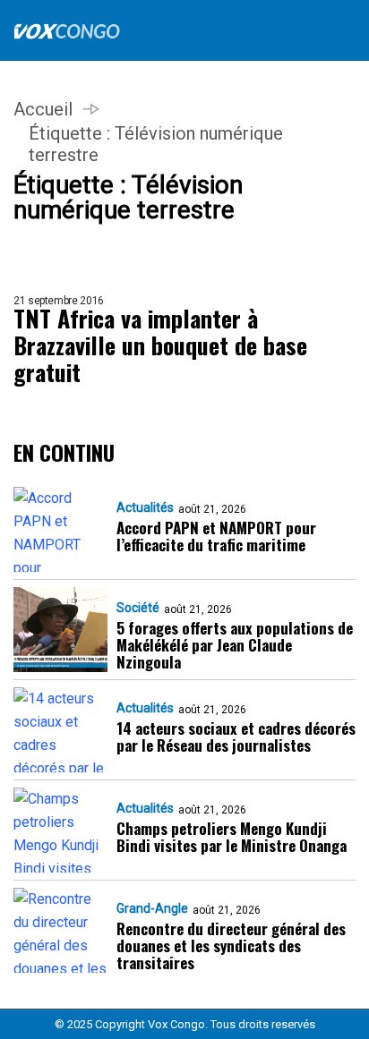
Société (137, 607)
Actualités (145, 507)
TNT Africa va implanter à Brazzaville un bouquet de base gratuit (160, 345)
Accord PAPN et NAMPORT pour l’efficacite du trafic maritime (216, 536)
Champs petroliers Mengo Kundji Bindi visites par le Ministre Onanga (231, 837)
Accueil (43, 109)
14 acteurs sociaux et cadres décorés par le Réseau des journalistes (236, 737)
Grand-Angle (152, 908)
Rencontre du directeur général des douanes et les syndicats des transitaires (231, 945)
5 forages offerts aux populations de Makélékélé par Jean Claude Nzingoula (234, 644)
